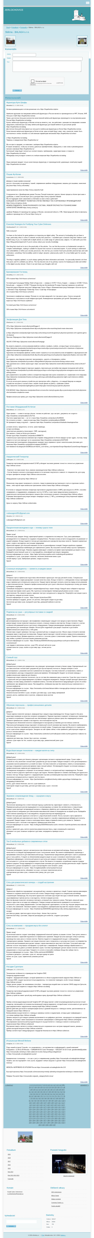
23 (50, 1087)
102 (63, 1101)
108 (48, 1103)
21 (44, 1087)
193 (30, 1123)
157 (45, 1114)
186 (41, 1120)
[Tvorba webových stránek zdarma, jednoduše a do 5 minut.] (40, 1235)
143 (30, 1112)
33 (43, 1090)
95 (41, 1101)
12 (54, 1085)
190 (56, 1120)
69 (38, 1096)
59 (45, 1094)
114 (34, 1105)
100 (56, 1101)
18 (35, 1087)
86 (51, 1098)
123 (30, 1107)
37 (54, 1090)
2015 (9, 1168)
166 (41, 1116)
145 (37, 1112)
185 (37, 1120)
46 (44, 1092)
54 (31, 1094)
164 (34, 1116)
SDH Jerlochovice (56, 1192)
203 (40, 1125)
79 (31, 1098)
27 (61, 1087)
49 (53, 1092)
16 (30, 1087)
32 (40, 1090)
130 (56, 1107)
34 (45, 1090)
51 (58, 1092)
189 (52, 1120)
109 (52, 1103)
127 (45, 1107)
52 (61, 1092)
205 (47, 1125)
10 (49, 1085)
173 (30, 1118)
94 (38, 1101)
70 (41, 1096)
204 (43, 1125)
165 (37, 1116)
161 (59, 1114)
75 (55, 1096)
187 (45, 1120)
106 (41, 1103)
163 (30, 1116)
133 (30, 1109)
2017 (9, 1161)
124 (34, 1107)
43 (35, 1092)
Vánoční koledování (68, 1176)
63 (57, 1094)
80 (34, 1098)
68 (35, 1096)
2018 (9, 1157)
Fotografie (23, 27)
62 (54, 1094)
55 (34, 1094)
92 (32, 1101)
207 (54, 1125)
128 (48, 1107)
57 (40, 1094)
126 (41, 1107)
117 (45, 1105)
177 (45, 1118)
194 (34, 1123)
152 (63, 1112)
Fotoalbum (14, 27)
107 (45, 1103)
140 (56, 1109)
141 (59, 1109)
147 (45, 1112)
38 (57, 1090)
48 (50, 1092)
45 (41, 1092)
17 (32, 1087)
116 (41, 1105)
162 (63, 1114)
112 (63, 1103)
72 (47, 1096)
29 (31, 1090)
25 (55, 1087)
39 (60, 1090)
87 (54, 1098)
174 (34, 1118)
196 (41, 1123)
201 (59, 1123)
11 (51, 1085)
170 (56, 1116)
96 (44, 1101)
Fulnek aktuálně (55, 1206)
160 (56, 1114)
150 (56, 1112)
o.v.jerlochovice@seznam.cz (15, 1193)
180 (56, 1118)
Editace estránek (56, 1199)
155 (37, 1114)
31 (37, 1090)
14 (60, 1085)
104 (34, 1103)
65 (63, 1094)
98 (50, 1101)
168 (48, 1116)
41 (30, 1092)
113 (30, 1105)
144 (34, 1112)
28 (64, 1087)
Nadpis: (9, 58)
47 (47, 1092)
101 (59, 1101)
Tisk (43, 1235)
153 (30, 1114)
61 (51, 1094)
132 (63, 1107)
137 (45, 1109)
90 (63, 1098)
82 (40, 1098)
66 (30, 1096)
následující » (84, 1085)
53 (64, 1092)
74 (53, 1096)
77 (61, 1096)
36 (51, 1090)
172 (63, 1116)
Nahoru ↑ (63, 1235)
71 (44, 1096)
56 (37, 1094)
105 (37, 1103)
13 (57, 1085)
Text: (8, 62)
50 (55, 1092)
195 (37, 1123)
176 (41, 1118)
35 (48, 1090)
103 (30, 1103)
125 (37, 1107)
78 (64, 1096)
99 (52, 1101)
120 (55, 1105)
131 (59, 1107)
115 (37, 1105)
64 (60, 1094)
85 (48, 1098)
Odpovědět (84, 170)
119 (52, 1105)
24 (53, 1087)
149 (52, 1112)
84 (45, 1098)
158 (48, 1114)
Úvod (8, 27)
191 (59, 1120)
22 (47, 1087)
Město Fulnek (55, 1195)
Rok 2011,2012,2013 (13, 1175)
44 (38, 1092)
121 (59, 1105)
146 (41, 1112)
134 (34, 1109)
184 (34, 1120)
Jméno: (9, 54)
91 (29, 1101)
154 (34, 1114)
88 (57, 1098)
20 (41, 1087)
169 (52, 1116)
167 (45, 1116)
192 (63, 1120)
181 (59, 1118)
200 (56, 1123)
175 (37, 1118)
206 (51, 1125)
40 (63, 1090)
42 (32, 1092)
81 (37, 1098)
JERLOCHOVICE (14, 10)
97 (47, 1101)
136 (41, 1109)
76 (58, 1096)
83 (43, 1098)
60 (48, 1094)
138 (48, 1109)
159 (52, 1114)
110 (56, 1103)
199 (52, 1123)
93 (35, 1101)
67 (32, 1096)
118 (48, 1105)
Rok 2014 (10, 1172)
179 (52, 1118)
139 (52, 1109)
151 (59, 1112)
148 (48, 1112)
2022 (9, 1154)
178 (48, 1118)
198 (48, 1123)
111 (59, 1103)
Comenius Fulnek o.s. (57, 1202)
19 (38, 1087)
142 (63, 1109)
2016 (9, 1164)
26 (58, 1087)
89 (60, 1098)
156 (41, 1114)
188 (48, 1120)
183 (30, 1120)
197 (45, 1123)
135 (37, 1109)
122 (63, 1105)
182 (63, 1118)
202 (63, 1123)
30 (34, 1090)
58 (43, 1094)
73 (50, 1096)
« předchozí (9, 1085)
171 (59, 1116)
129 (52, 1107)
